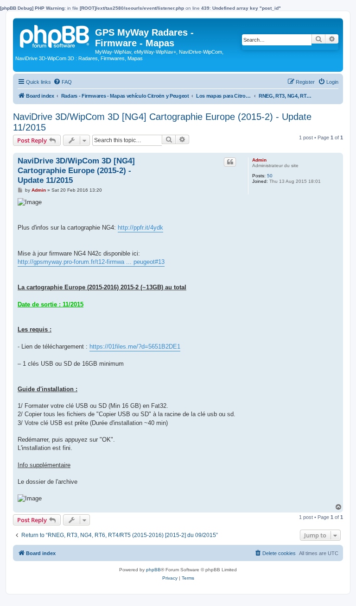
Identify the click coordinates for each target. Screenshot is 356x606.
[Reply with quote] (230, 162)
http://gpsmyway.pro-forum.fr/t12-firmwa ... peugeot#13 (91, 261)
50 (270, 175)
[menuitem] (62, 81)
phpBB (153, 569)
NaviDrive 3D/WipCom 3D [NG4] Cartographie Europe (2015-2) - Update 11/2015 (162, 122)
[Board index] (55, 34)
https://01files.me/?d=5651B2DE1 (134, 346)
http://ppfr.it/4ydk (140, 227)
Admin (259, 159)
